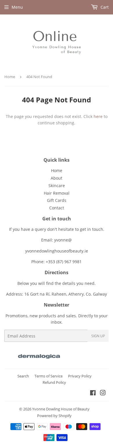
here (98, 116)
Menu (17, 7)
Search (23, 376)
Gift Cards (56, 200)
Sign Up (98, 335)
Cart (104, 7)
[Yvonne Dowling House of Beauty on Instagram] (103, 393)
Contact (56, 208)
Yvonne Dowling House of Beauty (61, 409)
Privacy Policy (80, 376)
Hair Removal (57, 193)
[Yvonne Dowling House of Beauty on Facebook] (93, 393)
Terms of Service (48, 376)
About (56, 178)
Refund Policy (54, 382)
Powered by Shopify (54, 415)
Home (9, 76)
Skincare (56, 185)
